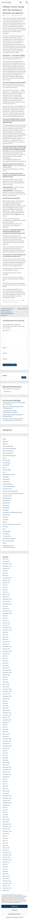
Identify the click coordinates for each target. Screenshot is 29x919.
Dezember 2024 (7, 578)
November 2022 (7, 611)
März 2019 (5, 682)
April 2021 (5, 637)
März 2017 (5, 731)
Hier (16, 214)
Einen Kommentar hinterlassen (10, 302)
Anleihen (5, 443)
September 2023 (7, 604)
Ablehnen (14, 910)
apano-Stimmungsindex (9, 455)
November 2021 (7, 630)
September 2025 (7, 566)
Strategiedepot (7, 531)
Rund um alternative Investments (12, 524)
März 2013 (5, 845)
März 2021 (5, 639)
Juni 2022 (5, 618)
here (18, 389)
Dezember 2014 (7, 795)
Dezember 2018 (7, 689)
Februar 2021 (6, 641)
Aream (4, 458)
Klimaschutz (6, 481)
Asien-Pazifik (6, 460)
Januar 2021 (6, 644)
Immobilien (6, 477)
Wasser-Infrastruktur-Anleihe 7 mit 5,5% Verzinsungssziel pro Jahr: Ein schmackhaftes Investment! (7, 312)
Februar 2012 (6, 876)
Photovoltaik (6, 514)
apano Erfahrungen (8, 446)
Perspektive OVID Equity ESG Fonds (12, 512)
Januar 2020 (6, 668)
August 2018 (6, 698)
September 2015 (7, 774)
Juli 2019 (5, 677)
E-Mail (5, 353)
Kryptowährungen (8, 484)
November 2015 (7, 769)
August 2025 (6, 568)
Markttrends (6, 503)
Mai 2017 (5, 727)
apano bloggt (6, 2)
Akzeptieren (14, 906)
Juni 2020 (5, 658)
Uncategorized (7, 536)
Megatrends (6, 505)
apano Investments (8, 453)
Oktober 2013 (6, 829)
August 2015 (6, 776)
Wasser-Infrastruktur (15, 300)
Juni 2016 (5, 753)
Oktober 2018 (6, 694)
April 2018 (5, 705)
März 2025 (5, 575)
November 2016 (7, 741)
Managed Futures (7, 496)
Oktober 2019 (6, 675)
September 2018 (7, 696)
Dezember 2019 (7, 670)
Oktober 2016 (6, 743)
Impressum (21, 917)
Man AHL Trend (7, 488)
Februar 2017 (6, 734)
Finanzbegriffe (7, 470)
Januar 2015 (6, 793)
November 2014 (7, 798)
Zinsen (4, 543)
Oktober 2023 (6, 601)
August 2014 (6, 805)
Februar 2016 (6, 762)
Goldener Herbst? (22, 308)
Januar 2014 (6, 821)
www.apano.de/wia (17, 265)
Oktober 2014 (6, 800)
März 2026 (6, 559)
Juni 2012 (5, 866)
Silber (4, 529)
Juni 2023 (5, 606)
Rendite (5, 522)
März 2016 (5, 760)
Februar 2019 (6, 684)
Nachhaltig (6, 510)
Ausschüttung (6, 462)
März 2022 (6, 620)
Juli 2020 (5, 656)
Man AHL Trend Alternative (10, 491)
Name (5, 347)
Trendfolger (6, 533)
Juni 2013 (5, 838)
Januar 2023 (6, 608)
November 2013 (7, 826)
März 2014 (5, 817)
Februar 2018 (6, 710)
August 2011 (6, 890)
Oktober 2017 (6, 717)
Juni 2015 (5, 781)
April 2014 (5, 814)
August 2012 (6, 862)
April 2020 (5, 663)
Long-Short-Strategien (9, 486)
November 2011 (7, 883)
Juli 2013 (5, 836)
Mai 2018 (5, 703)
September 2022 (7, 613)
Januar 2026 (6, 561)
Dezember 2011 (7, 881)
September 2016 (7, 746)
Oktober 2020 (6, 649)
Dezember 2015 (7, 767)
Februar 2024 (6, 594)
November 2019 (7, 672)
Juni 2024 (5, 587)
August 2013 (6, 833)
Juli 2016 (5, 750)
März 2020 (6, 665)
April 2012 (5, 871)
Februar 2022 (6, 623)
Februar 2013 (6, 847)
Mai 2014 (5, 812)
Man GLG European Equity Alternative (13, 493)
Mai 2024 (5, 589)
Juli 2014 (5, 807)
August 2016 (6, 748)
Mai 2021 (5, 634)
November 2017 (7, 715)
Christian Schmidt (17, 15)
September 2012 (7, 859)
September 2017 (7, 720)
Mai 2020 (5, 660)
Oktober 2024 (6, 580)
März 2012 (5, 874)
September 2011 (7, 888)
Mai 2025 (5, 573)
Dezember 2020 (7, 646)
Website (5, 359)
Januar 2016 (6, 765)
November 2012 (7, 855)
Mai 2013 (5, 840)
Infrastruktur (6, 479)
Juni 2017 (5, 724)
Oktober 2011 (6, 885)
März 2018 (5, 708)
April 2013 (5, 843)
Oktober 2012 (6, 857)
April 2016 (5, 757)
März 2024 (6, 592)
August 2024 (6, 582)
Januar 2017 (6, 736)
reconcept (5, 519)
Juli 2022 (5, 615)
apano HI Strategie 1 (8, 451)
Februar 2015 (6, 791)
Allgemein (7, 300)
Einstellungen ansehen (14, 914)
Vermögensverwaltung (9, 538)
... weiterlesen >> (7, 391)
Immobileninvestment (9, 474)
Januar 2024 (6, 597)
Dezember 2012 (7, 852)
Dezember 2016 (7, 739)
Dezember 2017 (7, 713)
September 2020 (7, 651)
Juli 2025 (5, 570)
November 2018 (7, 691)
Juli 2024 (5, 585)
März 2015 (5, 788)
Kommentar (6, 330)
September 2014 (7, 802)
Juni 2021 (5, 632)
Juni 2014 (5, 810)
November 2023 (7, 599)
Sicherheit (5, 526)
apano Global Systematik (9, 448)
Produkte (5, 517)
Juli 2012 (5, 864)
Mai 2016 (5, 755)
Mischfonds (6, 507)
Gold (4, 472)
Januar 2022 (6, 625)
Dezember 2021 (7, 627)
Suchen (5, 375)
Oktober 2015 (6, 772)
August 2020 (6, 653)
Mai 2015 (5, 784)
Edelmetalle (6, 465)
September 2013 (7, 831)
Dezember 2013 (7, 824)
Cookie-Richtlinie (9, 917)
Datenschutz (15, 917)
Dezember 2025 (7, 563)
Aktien (4, 439)
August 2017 (6, 722)
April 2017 (5, 729)
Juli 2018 (5, 701)
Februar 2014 (6, 819)
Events (4, 467)
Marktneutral (6, 500)
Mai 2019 (5, 679)
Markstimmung (7, 498)
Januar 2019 (6, 686)
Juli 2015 (5, 779)
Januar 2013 (6, 850)
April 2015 (5, 786)
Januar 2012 (6, 878)
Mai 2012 (5, 869)
